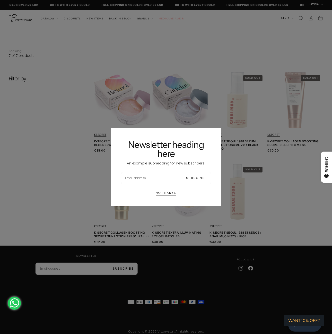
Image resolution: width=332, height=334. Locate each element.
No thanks (166, 193)
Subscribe (196, 178)
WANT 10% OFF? (304, 320)
